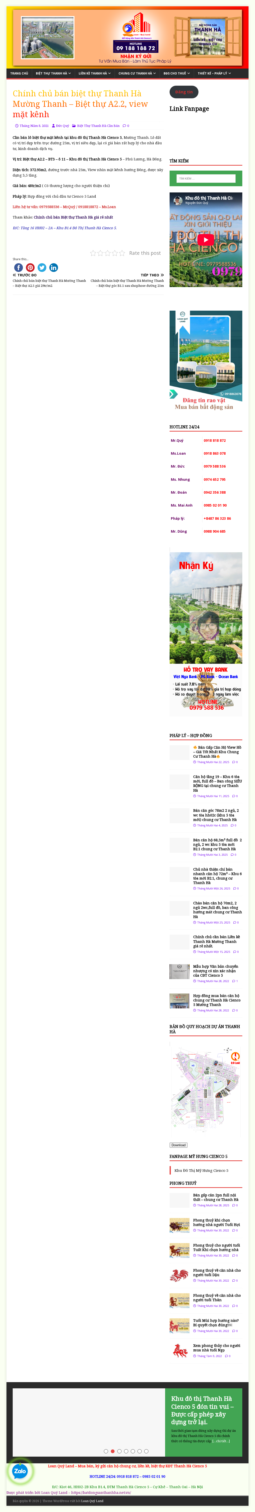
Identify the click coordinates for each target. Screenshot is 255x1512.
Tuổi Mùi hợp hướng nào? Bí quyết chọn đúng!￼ (216, 1322)
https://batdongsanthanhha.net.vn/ (101, 1492)
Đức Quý (62, 125)
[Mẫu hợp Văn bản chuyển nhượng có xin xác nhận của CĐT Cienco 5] (180, 976)
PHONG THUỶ (183, 1183)
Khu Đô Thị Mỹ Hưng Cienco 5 (201, 1170)
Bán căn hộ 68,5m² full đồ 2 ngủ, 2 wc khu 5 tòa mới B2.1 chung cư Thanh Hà (217, 844)
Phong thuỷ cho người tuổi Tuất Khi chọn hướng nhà (216, 1247)
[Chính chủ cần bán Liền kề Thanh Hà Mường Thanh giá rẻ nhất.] (180, 946)
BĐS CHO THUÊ (175, 73)
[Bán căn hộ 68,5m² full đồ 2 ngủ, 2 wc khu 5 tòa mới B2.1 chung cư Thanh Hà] (180, 849)
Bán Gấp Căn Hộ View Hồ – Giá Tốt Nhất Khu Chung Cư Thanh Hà (217, 752)
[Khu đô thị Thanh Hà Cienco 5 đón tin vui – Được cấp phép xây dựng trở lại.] (128, 1422)
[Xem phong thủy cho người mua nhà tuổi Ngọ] (180, 1355)
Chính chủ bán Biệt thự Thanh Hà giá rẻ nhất (73, 217)
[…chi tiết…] (221, 1441)
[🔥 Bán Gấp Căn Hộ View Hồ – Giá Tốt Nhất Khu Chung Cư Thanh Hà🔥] (180, 757)
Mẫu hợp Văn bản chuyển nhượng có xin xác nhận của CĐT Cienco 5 (215, 971)
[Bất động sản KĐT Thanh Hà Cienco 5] (127, 65)
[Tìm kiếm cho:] (206, 178)
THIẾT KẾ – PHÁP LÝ (212, 73)
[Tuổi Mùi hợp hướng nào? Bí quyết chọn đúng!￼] (180, 1330)
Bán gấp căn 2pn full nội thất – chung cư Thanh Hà (216, 1197)
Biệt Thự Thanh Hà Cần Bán (98, 125)
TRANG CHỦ (19, 73)
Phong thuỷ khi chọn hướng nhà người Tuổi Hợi (216, 1222)
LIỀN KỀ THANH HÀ (93, 73)
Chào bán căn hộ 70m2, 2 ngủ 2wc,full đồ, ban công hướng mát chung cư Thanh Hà (217, 910)
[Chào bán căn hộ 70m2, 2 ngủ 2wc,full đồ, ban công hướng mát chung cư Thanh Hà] (180, 913)
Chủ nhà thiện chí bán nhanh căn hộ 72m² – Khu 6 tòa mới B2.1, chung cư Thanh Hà (217, 876)
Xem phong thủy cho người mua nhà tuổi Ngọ (216, 1347)
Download (179, 1145)
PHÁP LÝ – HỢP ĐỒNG (191, 735)
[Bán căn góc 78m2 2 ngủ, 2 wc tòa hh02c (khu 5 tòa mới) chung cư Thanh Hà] (180, 820)
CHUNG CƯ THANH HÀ (135, 73)
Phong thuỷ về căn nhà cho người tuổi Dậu (217, 1272)
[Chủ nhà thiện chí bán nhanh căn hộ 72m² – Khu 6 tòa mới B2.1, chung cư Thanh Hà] (180, 879)
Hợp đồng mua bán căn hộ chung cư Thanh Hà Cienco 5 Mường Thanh (217, 1000)
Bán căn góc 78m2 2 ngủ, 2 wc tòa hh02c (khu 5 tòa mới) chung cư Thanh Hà (216, 815)
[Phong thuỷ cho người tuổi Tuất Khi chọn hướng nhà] (180, 1255)
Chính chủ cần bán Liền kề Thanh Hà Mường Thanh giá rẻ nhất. (216, 941)
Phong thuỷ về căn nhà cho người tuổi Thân (217, 1297)
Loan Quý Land (92, 1501)
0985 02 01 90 (153, 1476)
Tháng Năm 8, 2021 (34, 125)
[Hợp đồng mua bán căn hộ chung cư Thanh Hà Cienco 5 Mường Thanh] (180, 1005)
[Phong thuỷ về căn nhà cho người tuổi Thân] (180, 1305)
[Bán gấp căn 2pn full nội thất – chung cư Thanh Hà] (180, 1204)
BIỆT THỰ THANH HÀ (51, 73)
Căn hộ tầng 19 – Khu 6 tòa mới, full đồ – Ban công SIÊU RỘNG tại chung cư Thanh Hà (217, 783)
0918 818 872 (128, 1476)
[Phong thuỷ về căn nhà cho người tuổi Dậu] (180, 1280)
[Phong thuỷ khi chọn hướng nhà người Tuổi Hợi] (180, 1230)
